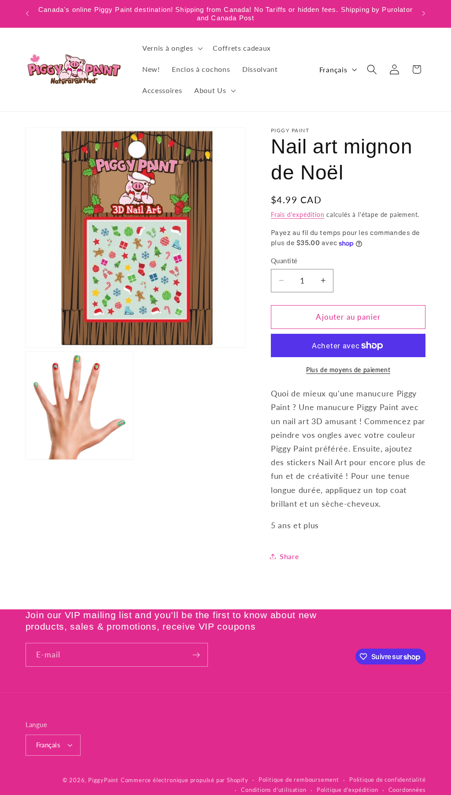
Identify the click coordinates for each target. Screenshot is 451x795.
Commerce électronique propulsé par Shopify (184, 780)
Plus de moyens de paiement (348, 369)
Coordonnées (407, 790)
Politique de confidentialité (387, 779)
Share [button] (289, 556)
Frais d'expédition (298, 214)
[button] (171, 48)
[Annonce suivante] (423, 13)
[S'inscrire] (196, 655)
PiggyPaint (103, 780)
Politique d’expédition (347, 790)
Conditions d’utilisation (273, 790)
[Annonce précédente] (27, 13)
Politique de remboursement (299, 779)
